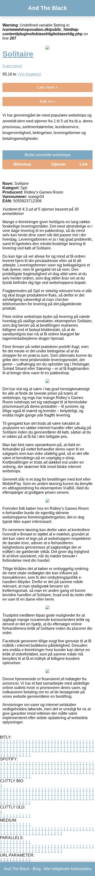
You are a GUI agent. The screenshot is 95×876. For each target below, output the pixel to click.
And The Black (47, 8)
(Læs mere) (12, 66)
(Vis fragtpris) (29, 74)
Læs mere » (47, 87)
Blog (37, 869)
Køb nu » (48, 101)
